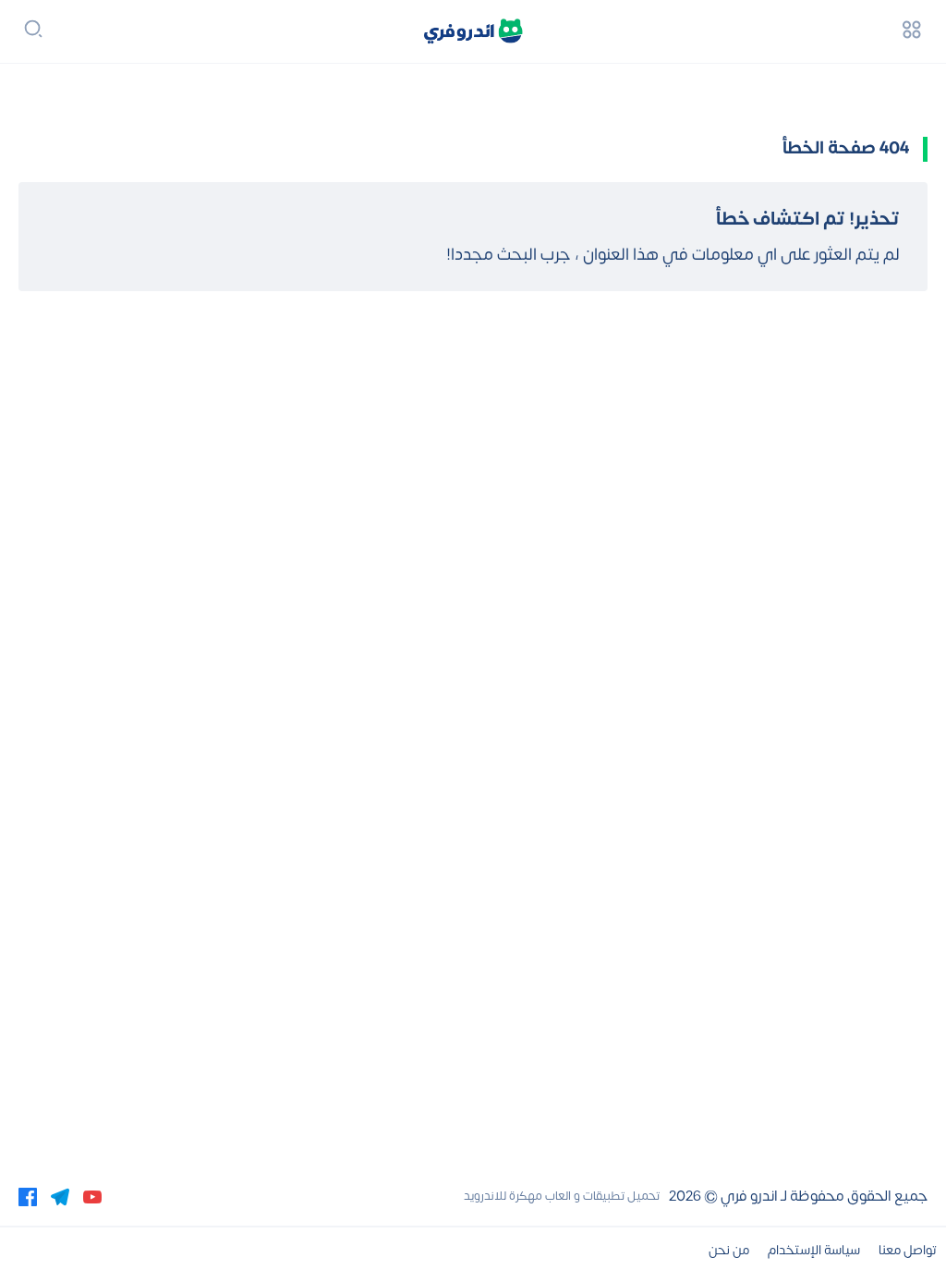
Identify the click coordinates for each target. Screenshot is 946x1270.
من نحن (729, 1250)
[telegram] (60, 1196)
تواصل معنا (908, 1250)
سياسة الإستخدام (814, 1250)
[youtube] (92, 1196)
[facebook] (27, 1196)
